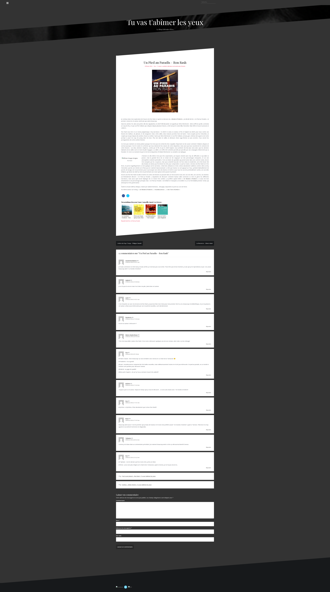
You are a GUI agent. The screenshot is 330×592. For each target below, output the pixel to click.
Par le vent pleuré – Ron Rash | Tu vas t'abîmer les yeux (139, 476)
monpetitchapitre (131, 260)
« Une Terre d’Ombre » (173, 189)
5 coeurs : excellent (162, 66)
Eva (155, 66)
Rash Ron (128, 221)
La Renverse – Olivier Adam (204, 243)
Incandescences (159, 189)
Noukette (128, 317)
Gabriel (127, 280)
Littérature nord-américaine (174, 66)
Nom (118, 520)
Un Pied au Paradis (135, 221)
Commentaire (120, 500)
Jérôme (127, 383)
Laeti (127, 298)
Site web (118, 536)
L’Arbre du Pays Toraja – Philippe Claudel (129, 243)
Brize (127, 418)
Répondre (208, 271)
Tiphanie (128, 438)
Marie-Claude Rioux (131, 335)
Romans (183, 66)
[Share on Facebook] (123, 196)
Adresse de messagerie (124, 528)
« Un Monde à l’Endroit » (190, 179)
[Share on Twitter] (127, 196)
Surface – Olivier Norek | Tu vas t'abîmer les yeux (137, 485)
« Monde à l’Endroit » (177, 119)
